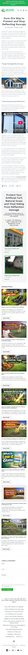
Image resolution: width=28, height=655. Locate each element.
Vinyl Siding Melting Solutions (14, 629)
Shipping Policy (10, 636)
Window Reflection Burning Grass (14, 609)
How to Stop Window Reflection (14, 616)
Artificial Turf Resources (14, 631)
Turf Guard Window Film (12, 645)
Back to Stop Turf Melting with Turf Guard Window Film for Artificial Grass (14, 600)
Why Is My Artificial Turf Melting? (14, 606)
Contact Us (19, 636)
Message (3, 575)
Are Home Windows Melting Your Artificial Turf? (13, 439)
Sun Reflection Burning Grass (14, 614)
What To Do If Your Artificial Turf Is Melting (12, 307)
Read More (6, 318)
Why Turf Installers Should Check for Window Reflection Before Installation (13, 407)
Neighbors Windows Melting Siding (14, 618)
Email (2, 569)
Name (2, 563)
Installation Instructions (14, 634)
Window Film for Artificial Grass (14, 611)
